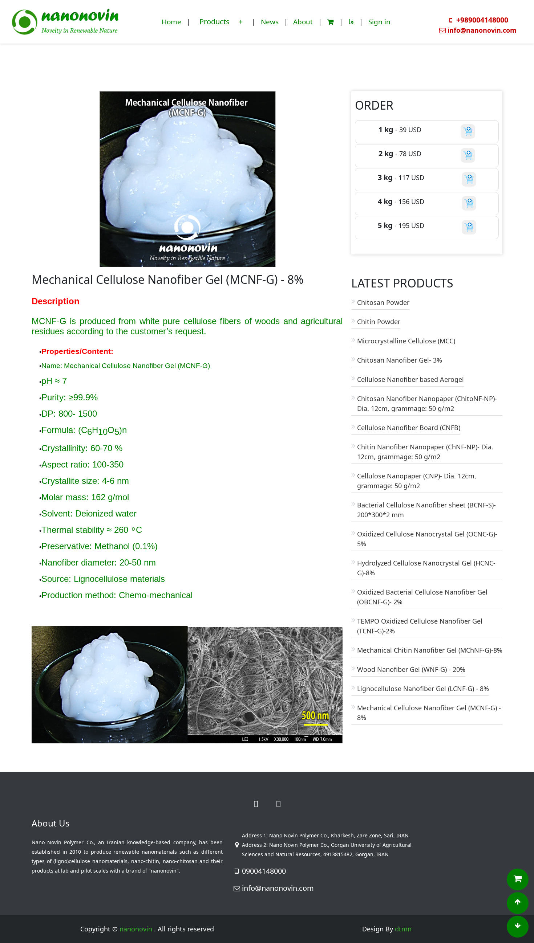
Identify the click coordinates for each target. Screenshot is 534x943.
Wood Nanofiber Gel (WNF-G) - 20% (411, 669)
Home (171, 21)
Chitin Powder (378, 321)
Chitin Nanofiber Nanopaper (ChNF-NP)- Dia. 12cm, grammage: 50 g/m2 (425, 451)
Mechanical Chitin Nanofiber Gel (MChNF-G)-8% (429, 650)
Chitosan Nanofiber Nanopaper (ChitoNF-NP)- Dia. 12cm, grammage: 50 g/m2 (427, 403)
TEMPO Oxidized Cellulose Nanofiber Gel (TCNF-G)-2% (419, 626)
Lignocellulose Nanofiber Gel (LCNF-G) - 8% (423, 688)
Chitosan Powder (383, 302)
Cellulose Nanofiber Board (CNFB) (408, 427)
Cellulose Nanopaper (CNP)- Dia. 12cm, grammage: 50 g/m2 (416, 481)
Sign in (379, 21)
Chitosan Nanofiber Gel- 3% (399, 360)
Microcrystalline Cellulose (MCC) (406, 340)
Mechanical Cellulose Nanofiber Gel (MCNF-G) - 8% (429, 712)
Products (215, 21)
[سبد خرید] (330, 21)
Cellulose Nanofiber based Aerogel (410, 379)
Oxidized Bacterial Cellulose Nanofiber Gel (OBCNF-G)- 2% (422, 597)
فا (351, 21)
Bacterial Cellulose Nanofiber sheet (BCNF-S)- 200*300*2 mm (426, 510)
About (303, 21)
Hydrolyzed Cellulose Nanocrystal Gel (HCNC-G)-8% (426, 568)
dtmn (403, 928)
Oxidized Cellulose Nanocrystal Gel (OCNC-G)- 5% (427, 539)
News (270, 21)
